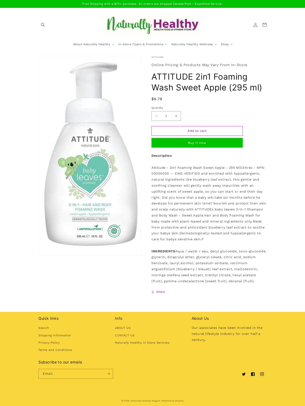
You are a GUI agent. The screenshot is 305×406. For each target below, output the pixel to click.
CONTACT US (124, 335)
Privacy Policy (49, 342)
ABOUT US (123, 327)
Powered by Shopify (172, 401)
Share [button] (160, 291)
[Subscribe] (108, 374)
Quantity (157, 107)
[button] (43, 24)
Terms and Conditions (55, 349)
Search (43, 327)
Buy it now (197, 143)
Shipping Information (54, 335)
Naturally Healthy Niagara (145, 401)
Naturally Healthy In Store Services (142, 342)
